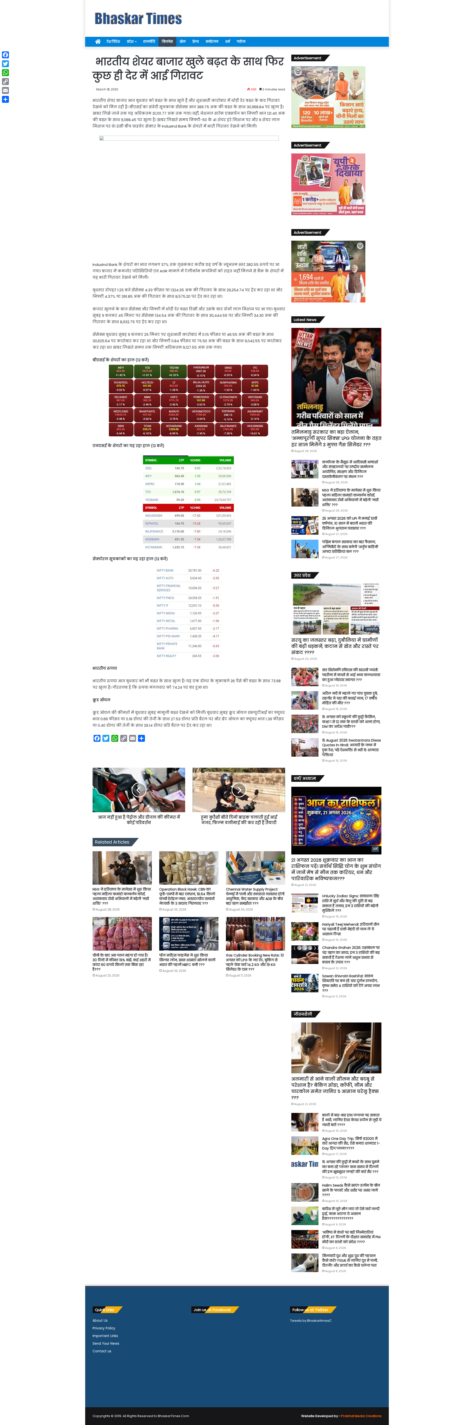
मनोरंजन (212, 41)
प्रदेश (130, 41)
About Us (100, 1320)
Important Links (105, 1336)
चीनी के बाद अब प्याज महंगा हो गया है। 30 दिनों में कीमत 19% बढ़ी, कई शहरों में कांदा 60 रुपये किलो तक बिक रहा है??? (122, 962)
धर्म (227, 41)
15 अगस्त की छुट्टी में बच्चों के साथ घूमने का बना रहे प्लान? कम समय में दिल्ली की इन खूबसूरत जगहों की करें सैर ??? (350, 1166)
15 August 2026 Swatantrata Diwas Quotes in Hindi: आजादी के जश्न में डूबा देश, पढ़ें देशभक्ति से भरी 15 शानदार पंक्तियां (351, 747)
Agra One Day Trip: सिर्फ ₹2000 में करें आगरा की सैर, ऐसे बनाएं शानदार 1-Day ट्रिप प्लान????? (351, 1143)
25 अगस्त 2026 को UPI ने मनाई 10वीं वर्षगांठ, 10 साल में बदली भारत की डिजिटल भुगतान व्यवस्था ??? (349, 523)
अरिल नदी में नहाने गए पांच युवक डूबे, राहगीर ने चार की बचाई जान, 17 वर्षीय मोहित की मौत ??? (350, 698)
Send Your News (106, 1343)
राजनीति (149, 41)
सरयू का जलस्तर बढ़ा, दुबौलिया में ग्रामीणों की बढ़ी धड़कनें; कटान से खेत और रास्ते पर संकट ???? (335, 646)
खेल (183, 41)
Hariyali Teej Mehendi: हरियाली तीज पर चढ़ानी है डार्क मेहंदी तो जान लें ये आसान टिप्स (350, 929)
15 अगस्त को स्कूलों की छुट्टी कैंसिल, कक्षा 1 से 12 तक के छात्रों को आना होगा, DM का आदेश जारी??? (351, 721)
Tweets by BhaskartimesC (311, 1320)
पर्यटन (241, 41)
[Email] (5, 90)
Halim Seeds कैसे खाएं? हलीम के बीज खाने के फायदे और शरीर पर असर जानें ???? (351, 1190)
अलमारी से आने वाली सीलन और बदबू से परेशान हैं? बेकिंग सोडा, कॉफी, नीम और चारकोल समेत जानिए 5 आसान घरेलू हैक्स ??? (335, 1088)
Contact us (102, 1351)
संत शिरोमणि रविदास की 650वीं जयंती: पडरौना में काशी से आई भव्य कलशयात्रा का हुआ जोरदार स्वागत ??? (351, 674)
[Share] (5, 99)
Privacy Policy (104, 1328)
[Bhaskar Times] (138, 18)
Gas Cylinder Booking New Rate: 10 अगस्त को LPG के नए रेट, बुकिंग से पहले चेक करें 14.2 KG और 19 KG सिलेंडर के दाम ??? (255, 962)
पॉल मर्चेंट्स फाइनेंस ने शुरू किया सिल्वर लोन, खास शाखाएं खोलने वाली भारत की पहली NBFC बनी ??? (187, 960)
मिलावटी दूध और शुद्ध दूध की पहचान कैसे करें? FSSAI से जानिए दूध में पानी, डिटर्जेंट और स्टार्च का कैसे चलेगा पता (350, 1260)
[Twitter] (5, 63)
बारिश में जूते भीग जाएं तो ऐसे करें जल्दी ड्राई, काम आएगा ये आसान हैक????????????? (350, 1213)
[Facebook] (5, 54)
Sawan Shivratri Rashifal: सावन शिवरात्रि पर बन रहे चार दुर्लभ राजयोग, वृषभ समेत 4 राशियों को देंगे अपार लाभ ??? (351, 983)
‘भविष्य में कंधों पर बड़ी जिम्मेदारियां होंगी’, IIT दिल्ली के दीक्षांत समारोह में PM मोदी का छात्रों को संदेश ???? (351, 1237)
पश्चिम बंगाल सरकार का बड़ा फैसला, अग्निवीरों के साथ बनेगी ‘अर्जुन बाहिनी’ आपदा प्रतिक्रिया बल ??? (350, 546)
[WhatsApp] (5, 72)
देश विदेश (113, 41)
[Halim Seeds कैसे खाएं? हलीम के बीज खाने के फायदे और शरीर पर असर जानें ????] (304, 1192)
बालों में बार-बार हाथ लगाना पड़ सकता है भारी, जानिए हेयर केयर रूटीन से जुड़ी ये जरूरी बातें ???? (351, 1120)
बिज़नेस (167, 41)
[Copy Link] (5, 81)
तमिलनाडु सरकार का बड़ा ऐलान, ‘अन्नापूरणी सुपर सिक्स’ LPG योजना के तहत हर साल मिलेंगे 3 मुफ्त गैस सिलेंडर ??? (336, 438)
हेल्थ (196, 41)
